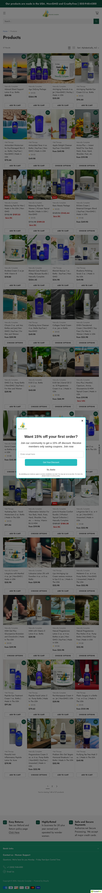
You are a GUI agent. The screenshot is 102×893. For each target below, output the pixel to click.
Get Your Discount (51, 462)
